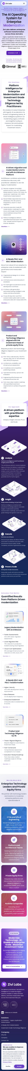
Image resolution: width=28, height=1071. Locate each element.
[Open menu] (24, 3)
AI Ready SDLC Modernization (10, 1025)
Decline (8, 1066)
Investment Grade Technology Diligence (13, 1028)
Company (4, 1038)
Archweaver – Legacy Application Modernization (11, 1021)
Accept (19, 1066)
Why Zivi (3, 1035)
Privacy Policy (7, 1062)
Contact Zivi (5, 1040)
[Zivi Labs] (7, 3)
